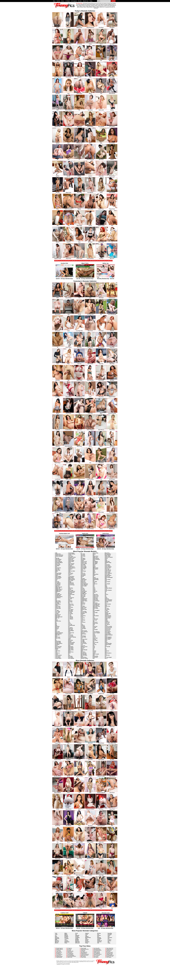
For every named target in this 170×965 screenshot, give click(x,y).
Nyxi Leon (95, 620)
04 (65, 260)
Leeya (82, 624)
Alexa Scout (57, 563)
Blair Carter (57, 637)
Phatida (94, 639)
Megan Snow (95, 557)
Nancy (94, 588)
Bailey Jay (57, 617)
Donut (69, 595)
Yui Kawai (107, 650)
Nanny (94, 589)
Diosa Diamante (71, 592)
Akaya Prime (57, 560)
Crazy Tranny (58, 951)
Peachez (94, 635)
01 (59, 260)
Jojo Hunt (83, 578)
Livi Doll (82, 640)
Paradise (94, 627)
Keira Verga (83, 594)
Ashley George (58, 601)
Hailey (69, 639)
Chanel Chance (71, 558)
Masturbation (88, 937)
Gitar (69, 631)
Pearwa (94, 637)
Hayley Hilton (71, 643)
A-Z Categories (74, 0)
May (93, 555)
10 (75, 260)
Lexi (81, 629)
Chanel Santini (71, 560)
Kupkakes (83, 613)
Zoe (105, 656)
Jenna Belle (83, 564)
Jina (81, 577)
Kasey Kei (83, 589)
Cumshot (66, 940)
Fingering (77, 935)
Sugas (106, 585)
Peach (94, 634)
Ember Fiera (70, 604)
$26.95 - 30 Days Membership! (64, 549)
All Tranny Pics (63, 963)
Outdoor (87, 939)
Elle (69, 602)
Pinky (94, 643)
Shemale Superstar (59, 948)
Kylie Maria (83, 615)
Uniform (109, 940)
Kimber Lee (83, 608)
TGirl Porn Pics (109, 950)
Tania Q (106, 594)
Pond (94, 646)
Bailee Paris (57, 615)
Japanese (87, 933)
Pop (93, 648)
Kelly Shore (83, 596)
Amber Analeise (58, 577)
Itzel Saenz (70, 656)
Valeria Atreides (108, 615)
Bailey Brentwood (58, 616)
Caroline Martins (71, 554)
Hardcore (77, 940)
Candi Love (57, 653)
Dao (69, 585)
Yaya (106, 645)
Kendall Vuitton (84, 600)
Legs (86, 935)
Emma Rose (70, 607)
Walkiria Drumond (108, 634)
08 (72, 260)
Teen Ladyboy (108, 957)
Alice (56, 566)
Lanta (82, 618)
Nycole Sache (95, 618)
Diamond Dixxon (71, 591)
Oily (93, 621)
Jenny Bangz (83, 571)
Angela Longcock (58, 587)
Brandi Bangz (58, 641)
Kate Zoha (83, 590)
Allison (56, 571)
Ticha (106, 605)
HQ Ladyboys (83, 956)
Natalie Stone (95, 599)
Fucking (77, 936)
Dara (69, 587)
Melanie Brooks (96, 558)
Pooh (94, 647)
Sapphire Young (108, 562)
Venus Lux (107, 623)
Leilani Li (83, 625)
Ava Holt (57, 610)
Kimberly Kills (84, 609)
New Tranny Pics (97, 948)
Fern (69, 622)
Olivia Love (95, 622)
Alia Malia (57, 565)
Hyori (69, 653)
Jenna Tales (83, 568)
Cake (56, 651)
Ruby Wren (107, 552)
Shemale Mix (58, 953)
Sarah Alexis (107, 564)
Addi (56, 552)
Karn (82, 587)
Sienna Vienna (107, 579)
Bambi (56, 620)
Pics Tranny (69, 949)
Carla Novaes (57, 656)
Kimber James (84, 607)
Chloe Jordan (71, 564)
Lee (81, 623)
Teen (109, 936)
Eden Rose (70, 600)
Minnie (94, 572)
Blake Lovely (57, 638)
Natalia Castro (96, 595)
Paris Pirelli (95, 629)
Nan (93, 585)
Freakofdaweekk (71, 625)
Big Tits (56, 942)
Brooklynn (57, 644)
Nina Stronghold (96, 610)
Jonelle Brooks (84, 579)
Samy (106, 559)
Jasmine (82, 560)
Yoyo (106, 649)
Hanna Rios (70, 640)
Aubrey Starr (57, 607)
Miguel (94, 566)
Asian (56, 934)
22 (97, 260)
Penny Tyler (95, 638)
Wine (106, 641)
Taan (106, 591)
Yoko (106, 648)
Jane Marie (83, 558)
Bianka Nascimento (59, 632)
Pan (93, 625)
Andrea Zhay (57, 584)
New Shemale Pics (97, 953)
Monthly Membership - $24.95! (105, 278)
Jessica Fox (83, 573)
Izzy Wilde (83, 554)
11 (77, 260)
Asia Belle (57, 602)
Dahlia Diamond (71, 579)
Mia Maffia (95, 563)
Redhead (99, 937)
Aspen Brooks (58, 604)
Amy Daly (57, 581)
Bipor (56, 635)
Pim (93, 641)
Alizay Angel (57, 569)
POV (98, 936)
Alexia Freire (57, 564)
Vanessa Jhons (107, 617)
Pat (93, 630)
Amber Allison (58, 576)
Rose (94, 658)
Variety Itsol (107, 622)
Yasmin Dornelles (108, 643)
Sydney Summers (108, 590)
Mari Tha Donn (84, 655)
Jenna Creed (83, 565)
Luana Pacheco (84, 643)
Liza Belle (83, 641)
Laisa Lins (83, 617)
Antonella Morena (58, 596)
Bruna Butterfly (58, 646)
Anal (56, 933)
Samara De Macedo (109, 557)
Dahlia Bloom (71, 577)
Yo (105, 647)
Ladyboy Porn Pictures (85, 954)
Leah (82, 621)
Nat (93, 593)
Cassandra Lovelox (72, 557)
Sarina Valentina (108, 566)
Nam (94, 584)
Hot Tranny (108, 951)
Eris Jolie (70, 612)
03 (63, 260)
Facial (76, 933)
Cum (66, 939)
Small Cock (99, 940)
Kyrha (82, 616)
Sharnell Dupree (108, 575)
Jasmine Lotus (83, 562)
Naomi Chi (95, 591)
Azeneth (56, 613)
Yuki (106, 651)
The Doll (106, 601)
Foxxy (69, 623)
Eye (69, 620)
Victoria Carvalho (108, 626)
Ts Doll (106, 610)
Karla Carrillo (83, 585)
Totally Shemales (59, 957)
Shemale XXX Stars (109, 956)
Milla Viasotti (95, 567)
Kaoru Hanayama (84, 583)
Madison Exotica (84, 646)
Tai (105, 592)
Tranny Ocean (69, 957)
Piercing (99, 933)
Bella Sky (57, 627)
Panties (86, 940)
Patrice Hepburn (96, 631)
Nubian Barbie (96, 615)
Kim (81, 605)
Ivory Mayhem (71, 658)
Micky (94, 565)
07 (70, 260)
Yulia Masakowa (108, 653)
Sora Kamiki (107, 583)
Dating (91, 0)
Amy (56, 580)
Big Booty (57, 940)
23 (99, 260)
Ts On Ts (109, 939)
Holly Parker (70, 648)
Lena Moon (83, 627)
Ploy (93, 645)
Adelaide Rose (58, 554)
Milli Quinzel (95, 568)
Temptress (107, 598)
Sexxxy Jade (107, 574)
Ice (68, 654)
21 (95, 260)
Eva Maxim (70, 616)
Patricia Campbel (96, 632)
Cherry (69, 562)
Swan (106, 589)
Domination (67, 941)
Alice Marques (58, 567)
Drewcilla (70, 598)
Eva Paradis (70, 617)
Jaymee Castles (84, 563)
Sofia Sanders (107, 581)
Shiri (106, 578)
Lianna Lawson (84, 630)
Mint (94, 573)
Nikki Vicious (95, 608)
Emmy (69, 608)
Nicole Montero (96, 605)
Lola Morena (83, 642)
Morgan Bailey (96, 579)
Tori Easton (107, 609)
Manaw (82, 648)
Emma (69, 606)
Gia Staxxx (70, 627)
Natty (94, 601)
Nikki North (95, 607)
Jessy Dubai (83, 575)
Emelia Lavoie (71, 605)
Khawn (82, 601)
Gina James (70, 629)
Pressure (94, 650)
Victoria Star (107, 630)
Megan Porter (95, 556)
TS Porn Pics (58, 950)
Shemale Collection (59, 949)
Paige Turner (95, 623)
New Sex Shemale (97, 955)
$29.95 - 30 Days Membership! (85, 549)
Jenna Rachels (83, 567)
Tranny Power (58, 955)
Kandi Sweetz (83, 582)
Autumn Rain (58, 608)
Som (106, 582)
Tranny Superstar (97, 952)
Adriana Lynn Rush (59, 555)
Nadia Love (95, 583)
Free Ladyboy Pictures (97, 950)
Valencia (106, 612)
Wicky (106, 640)
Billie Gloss (57, 634)
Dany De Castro (71, 584)
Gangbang (77, 937)
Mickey (94, 564)
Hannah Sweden (71, 642)
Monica (94, 577)
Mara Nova (83, 651)
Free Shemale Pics (70, 953)
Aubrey (56, 605)
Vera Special (107, 624)
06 (68, 260)
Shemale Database (59, 956)
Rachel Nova (95, 657)
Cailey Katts (57, 650)
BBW (56, 939)
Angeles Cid (57, 588)
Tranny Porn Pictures (84, 955)
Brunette (66, 937)
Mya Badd (95, 581)
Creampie (66, 938)
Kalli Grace (83, 581)
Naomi (94, 590)
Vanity (106, 620)
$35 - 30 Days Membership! (105, 928)
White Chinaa (107, 639)
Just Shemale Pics (59, 954)
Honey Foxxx (70, 651)
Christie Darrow (71, 566)
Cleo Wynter (70, 573)
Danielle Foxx (71, 582)
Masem (94, 554)
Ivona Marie (70, 657)
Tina (106, 607)
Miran (94, 575)
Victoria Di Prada (108, 627)
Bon (56, 640)
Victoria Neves (107, 629)
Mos (93, 580)
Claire (69, 572)
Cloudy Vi (70, 574)
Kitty (82, 610)
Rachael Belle (95, 656)
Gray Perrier (70, 635)
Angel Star (57, 585)
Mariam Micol (83, 657)
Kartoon (82, 588)
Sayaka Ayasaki (108, 569)
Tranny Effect (69, 952)
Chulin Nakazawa (71, 567)
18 (90, 260)
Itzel (69, 655)
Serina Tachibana (108, 573)
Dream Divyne (71, 597)
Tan (105, 593)
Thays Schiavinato (108, 599)
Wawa (106, 635)
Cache (56, 649)
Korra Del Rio (83, 611)
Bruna (56, 645)
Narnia (94, 592)
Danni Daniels (71, 583)
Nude (86, 938)
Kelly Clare (83, 595)
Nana (94, 587)
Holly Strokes (71, 649)
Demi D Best (70, 590)
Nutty (94, 617)
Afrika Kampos (58, 559)
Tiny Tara (107, 608)
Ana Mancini (57, 583)
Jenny (82, 569)
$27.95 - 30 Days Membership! (85, 278)
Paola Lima (95, 626)
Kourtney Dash (84, 612)
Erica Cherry (70, 609)
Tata (106, 596)
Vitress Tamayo (108, 631)
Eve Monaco (70, 618)
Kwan (82, 614)
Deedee (69, 589)
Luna (82, 644)
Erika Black (70, 610)
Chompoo (70, 565)
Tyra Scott (107, 611)
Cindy (69, 569)
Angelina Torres (58, 590)
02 (61, 260)
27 (106, 260)
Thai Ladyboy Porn (109, 948)
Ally (56, 572)
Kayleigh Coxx (84, 593)
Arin (56, 598)
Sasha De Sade (108, 567)
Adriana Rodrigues (59, 556)
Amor (56, 579)
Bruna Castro (58, 647)
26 (104, 260)
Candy (56, 654)
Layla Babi (83, 620)
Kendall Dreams (84, 598)
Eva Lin (69, 615)
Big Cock (57, 941)
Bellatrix (57, 628)
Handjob (77, 939)
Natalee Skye (95, 594)
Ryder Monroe (108, 555)
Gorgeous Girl (71, 632)
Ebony (66, 942)
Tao (105, 595)
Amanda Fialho (58, 573)
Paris (94, 628)
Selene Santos (107, 572)
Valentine (107, 614)
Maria (82, 656)
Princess (94, 651)
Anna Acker (57, 593)
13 (81, 260)
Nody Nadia (95, 612)
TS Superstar (69, 948)
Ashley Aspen (57, 600)
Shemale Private (83, 953)
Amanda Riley (58, 574)
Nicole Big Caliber (96, 604)
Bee (56, 622)
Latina (86, 934)
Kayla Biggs (83, 592)
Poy (93, 649)
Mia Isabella (95, 562)
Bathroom (57, 938)
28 (108, 260)
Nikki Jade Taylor (96, 606)
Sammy (106, 558)
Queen (94, 653)
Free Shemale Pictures (110, 955)
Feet (76, 934)
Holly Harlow (71, 647)
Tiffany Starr (107, 606)
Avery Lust (57, 612)
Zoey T (106, 658)
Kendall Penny (84, 599)
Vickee (106, 625)
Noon (94, 614)
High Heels (77, 941)
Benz (56, 630)
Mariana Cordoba (84, 658)
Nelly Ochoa (95, 602)
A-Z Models (67, 0)
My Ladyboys (96, 957)
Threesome (110, 937)
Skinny (98, 939)
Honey (69, 650)
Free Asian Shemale (70, 955)
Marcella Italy (83, 653)
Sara (106, 563)
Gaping (76, 938)
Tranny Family (83, 948)
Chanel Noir (70, 559)
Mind (94, 571)
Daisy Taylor (70, 580)
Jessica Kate (83, 574)
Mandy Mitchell (84, 649)
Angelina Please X (58, 589)
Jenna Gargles (83, 566)
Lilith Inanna (83, 633)
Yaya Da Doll (107, 646)
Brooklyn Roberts (58, 643)
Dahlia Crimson (71, 578)
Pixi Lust (94, 644)
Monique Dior (95, 578)
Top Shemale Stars (109, 953)
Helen (69, 645)
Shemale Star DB (70, 951)
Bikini (66, 933)
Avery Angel (57, 611)
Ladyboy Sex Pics (97, 951)
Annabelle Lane (58, 594)
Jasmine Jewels (84, 561)
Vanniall (106, 621)
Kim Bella (83, 606)
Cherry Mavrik (71, 563)
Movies (62, 0)
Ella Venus (70, 601)
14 (83, 260)
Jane (82, 557)
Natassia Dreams (96, 600)
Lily (81, 634)
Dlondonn (70, 593)
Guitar (69, 638)
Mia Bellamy (95, 561)
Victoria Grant (108, 628)
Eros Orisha (70, 613)
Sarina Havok (107, 565)
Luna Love (83, 645)
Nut (93, 616)
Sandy (106, 560)
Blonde (66, 934)
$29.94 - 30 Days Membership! (64, 928)
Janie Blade (83, 559)
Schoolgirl (99, 938)
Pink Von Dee (95, 642)
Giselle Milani (71, 630)
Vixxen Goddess (108, 633)
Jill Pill (82, 576)
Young (109, 942)
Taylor (106, 597)
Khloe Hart (83, 602)
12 (79, 260)
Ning (94, 611)
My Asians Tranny (109, 952)
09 (74, 260)
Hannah (69, 641)
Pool (98, 934)
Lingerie (87, 936)
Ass (55, 935)
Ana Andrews (57, 582)
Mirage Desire (95, 574)
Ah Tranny (69, 950)
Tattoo (109, 935)
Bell (56, 624)
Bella (56, 625)
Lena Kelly (83, 626)
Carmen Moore (58, 658)
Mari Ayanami (83, 654)
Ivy (81, 552)
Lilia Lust (83, 632)
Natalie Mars (95, 598)
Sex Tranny (83, 951)
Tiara (106, 602)
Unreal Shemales (70, 954)
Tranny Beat (83, 950)
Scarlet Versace (108, 571)
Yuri (106, 654)
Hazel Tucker (70, 644)
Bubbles (56, 648)
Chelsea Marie (71, 561)
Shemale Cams (85, 0)
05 (66, 260)
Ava (56, 609)
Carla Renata (57, 657)
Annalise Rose (58, 595)
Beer (56, 623)
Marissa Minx (95, 552)
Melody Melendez (96, 559)
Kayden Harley (84, 591)
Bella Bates (57, 626)
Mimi (94, 569)
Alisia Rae (57, 568)
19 (92, 260)
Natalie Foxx (95, 597)
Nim (93, 609)
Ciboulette (70, 568)
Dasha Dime (70, 588)
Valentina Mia (107, 613)
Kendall (82, 597)
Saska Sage (107, 568)
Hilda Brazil (70, 646)
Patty (94, 633)
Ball (56, 618)
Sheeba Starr (107, 576)
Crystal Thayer (71, 576)
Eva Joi (69, 614)
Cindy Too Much (71, 571)
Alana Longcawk (58, 561)
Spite (106, 584)
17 (88, 260)
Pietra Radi (95, 640)
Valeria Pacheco (108, 616)
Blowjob (66, 935)
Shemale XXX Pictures (98, 954)
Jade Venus (83, 556)
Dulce (69, 599)
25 (102, 260)
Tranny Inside (83, 957)
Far (69, 621)
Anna (56, 592)
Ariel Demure (58, 597)
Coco (69, 575)
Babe (56, 936)
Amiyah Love (57, 578)
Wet (108, 941)
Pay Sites (80, 0)
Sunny (106, 587)
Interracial (77, 942)
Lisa (81, 638)
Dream (69, 596)
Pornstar (99, 935)
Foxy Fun (70, 624)
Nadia (94, 582)
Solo (98, 942)
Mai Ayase (83, 647)
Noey (94, 613)
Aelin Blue (57, 558)
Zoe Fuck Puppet (108, 657)
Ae (55, 557)
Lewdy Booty (83, 628)
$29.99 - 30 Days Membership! (105, 549)
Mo (93, 576)
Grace (69, 633)
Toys (108, 938)
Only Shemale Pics (84, 952)
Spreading (110, 933)
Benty (56, 629)
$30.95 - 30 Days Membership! (64, 278)
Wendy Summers (108, 637)
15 (84, 260)
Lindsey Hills (83, 637)
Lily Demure (83, 635)
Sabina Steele (107, 556)
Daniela (69, 581)
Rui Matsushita (108, 554)
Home (54, 0)
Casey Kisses (70, 556)
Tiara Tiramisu (108, 604)
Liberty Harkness (84, 631)
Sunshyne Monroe (108, 588)
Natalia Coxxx (95, 596)
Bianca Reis (57, 631)
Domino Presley (71, 594)
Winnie (106, 642)
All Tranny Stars (59, 952)
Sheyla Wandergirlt (109, 577)
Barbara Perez (58, 621)
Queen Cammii (96, 654)
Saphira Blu (107, 561)
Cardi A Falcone (58, 655)
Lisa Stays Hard (84, 639)
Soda (106, 580)
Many (82, 650)
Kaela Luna (83, 580)
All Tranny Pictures (109, 949)
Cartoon (69, 555)
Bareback (57, 937)
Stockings (109, 934)
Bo (55, 639)
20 (93, 260)
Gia (69, 626)
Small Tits (99, 941)
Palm (94, 624)
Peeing (86, 942)
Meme (94, 560)
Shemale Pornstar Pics (85, 949)
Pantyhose (87, 941)
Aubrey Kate (57, 606)
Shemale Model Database (71, 956)
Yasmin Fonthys (108, 644)
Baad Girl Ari (58, 614)
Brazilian (66, 936)
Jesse (82, 572)
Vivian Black (107, 632)
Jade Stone (83, 555)
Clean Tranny (96, 956)
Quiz (94, 655)
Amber (56, 575)
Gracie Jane (70, 634)
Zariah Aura (107, 655)
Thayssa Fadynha (108, 600)
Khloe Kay (83, 604)
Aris (56, 599)
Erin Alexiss (70, 611)
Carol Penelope (71, 552)
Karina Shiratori (84, 584)
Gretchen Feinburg (72, 637)
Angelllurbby (57, 591)
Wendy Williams (108, 638)
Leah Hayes (83, 622)
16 (86, 260)
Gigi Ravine (70, 628)
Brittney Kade (58, 642)
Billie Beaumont (58, 633)
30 (111, 260)
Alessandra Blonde (59, 562)
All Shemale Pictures (97, 949)
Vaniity (106, 618)
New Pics (58, 0)
